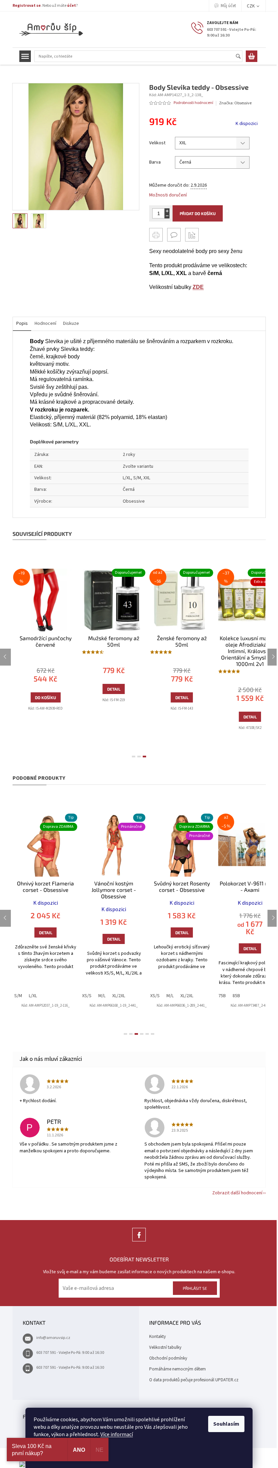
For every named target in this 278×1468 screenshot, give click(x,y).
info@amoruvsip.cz (53, 1338)
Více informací (116, 1434)
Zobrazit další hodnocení (237, 1193)
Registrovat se (27, 5)
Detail (113, 689)
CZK (251, 6)
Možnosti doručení (168, 195)
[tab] (133, 756)
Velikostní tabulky (165, 1347)
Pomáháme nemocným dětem (177, 1369)
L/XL (33, 995)
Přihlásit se (195, 1288)
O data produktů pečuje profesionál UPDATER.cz (193, 1380)
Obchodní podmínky (168, 1358)
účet (71, 5)
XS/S (87, 995)
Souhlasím (226, 1424)
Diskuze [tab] (71, 323)
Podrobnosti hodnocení (193, 103)
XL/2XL (118, 995)
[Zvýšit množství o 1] (167, 210)
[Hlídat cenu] (192, 235)
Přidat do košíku (198, 213)
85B (236, 995)
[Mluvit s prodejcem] (174, 235)
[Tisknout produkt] (156, 235)
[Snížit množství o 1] (167, 215)
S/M (18, 995)
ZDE (198, 287)
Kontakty (157, 1337)
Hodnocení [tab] (45, 323)
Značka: (235, 103)
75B (222, 995)
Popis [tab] (22, 323)
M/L (101, 995)
